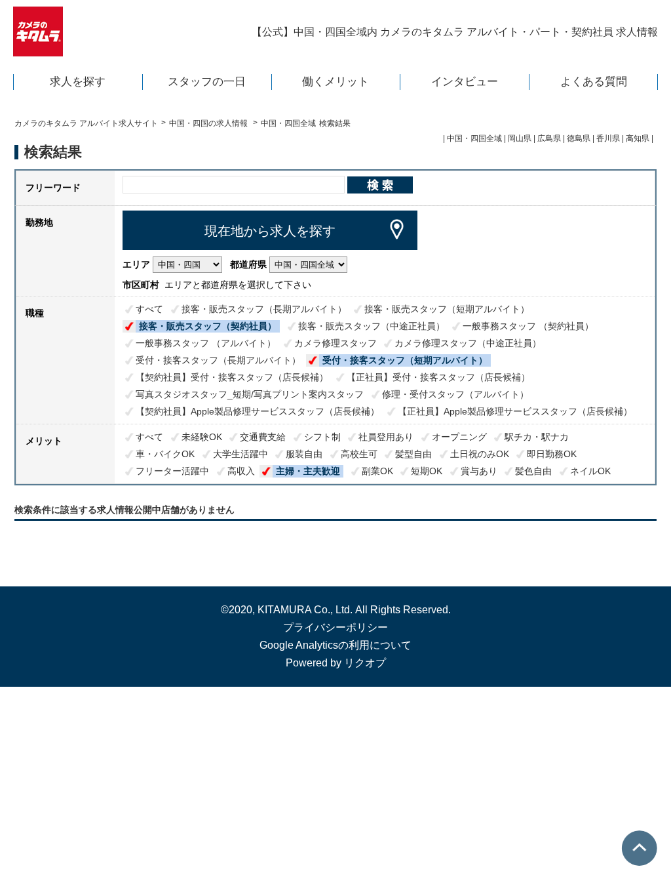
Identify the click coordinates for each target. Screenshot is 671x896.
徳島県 (578, 138)
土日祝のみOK (479, 454)
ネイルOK (590, 471)
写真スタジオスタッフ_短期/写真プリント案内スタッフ (250, 394)
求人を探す (77, 81)
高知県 (637, 138)
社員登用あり (385, 437)
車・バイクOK (165, 454)
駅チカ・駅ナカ (537, 437)
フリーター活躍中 (172, 471)
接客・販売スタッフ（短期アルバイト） (446, 309)
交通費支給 (263, 437)
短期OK (426, 471)
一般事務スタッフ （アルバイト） (206, 343)
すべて (149, 309)
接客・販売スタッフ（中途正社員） (371, 326)
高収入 (241, 471)
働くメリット (335, 81)
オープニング (459, 437)
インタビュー (464, 81)
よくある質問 (593, 81)
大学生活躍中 (240, 454)
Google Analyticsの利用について (335, 645)
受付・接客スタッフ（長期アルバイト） (218, 360)
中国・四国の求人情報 (209, 123)
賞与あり (479, 471)
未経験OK (202, 437)
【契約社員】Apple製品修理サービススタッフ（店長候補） (257, 411)
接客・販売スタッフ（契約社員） (208, 326)
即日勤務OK (552, 454)
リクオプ (365, 662)
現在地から (270, 231)
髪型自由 (413, 454)
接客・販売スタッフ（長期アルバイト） (264, 309)
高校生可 (359, 454)
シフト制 (322, 437)
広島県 (549, 138)
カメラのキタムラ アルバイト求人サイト (86, 123)
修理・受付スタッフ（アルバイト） (455, 394)
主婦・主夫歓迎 (308, 471)
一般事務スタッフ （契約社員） (528, 326)
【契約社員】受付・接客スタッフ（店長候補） (232, 377)
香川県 (608, 138)
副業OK (377, 471)
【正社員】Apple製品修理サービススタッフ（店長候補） (515, 411)
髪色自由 (533, 471)
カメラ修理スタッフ (335, 343)
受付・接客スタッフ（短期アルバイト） (405, 360)
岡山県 (519, 138)
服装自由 (304, 454)
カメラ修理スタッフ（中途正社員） (467, 343)
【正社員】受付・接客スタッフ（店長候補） (438, 377)
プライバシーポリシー (335, 627)
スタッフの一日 (207, 81)
